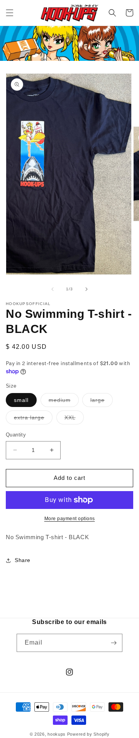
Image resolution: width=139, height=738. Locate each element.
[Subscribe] (113, 643)
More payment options (69, 518)
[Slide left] (52, 289)
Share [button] (23, 560)
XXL (74, 419)
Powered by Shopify (88, 734)
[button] (9, 12)
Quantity (16, 435)
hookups (56, 734)
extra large (33, 419)
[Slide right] (86, 289)
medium (64, 402)
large (101, 402)
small (21, 400)
